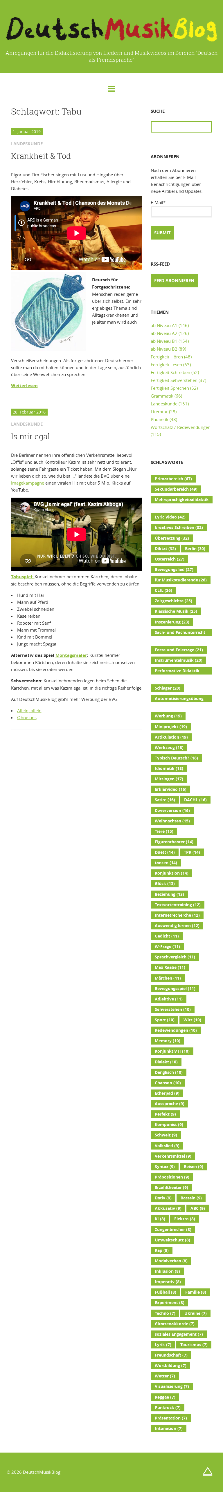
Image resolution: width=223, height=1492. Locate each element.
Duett (165, 852)
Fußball (165, 1292)
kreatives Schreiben (179, 527)
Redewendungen (176, 1030)
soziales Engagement (179, 1334)
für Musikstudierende (181, 580)
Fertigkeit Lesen (166, 364)
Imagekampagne (27, 483)
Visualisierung (172, 1386)
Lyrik (163, 1344)
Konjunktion (171, 873)
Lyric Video (170, 517)
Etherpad (167, 1093)
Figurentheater (174, 841)
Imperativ (168, 1281)
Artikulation (171, 737)
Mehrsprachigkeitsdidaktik (182, 500)
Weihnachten (172, 821)
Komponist (169, 1124)
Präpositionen (172, 1177)
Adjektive (169, 999)
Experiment (169, 1302)
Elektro (184, 1218)
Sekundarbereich (176, 489)
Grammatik (162, 396)
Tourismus (194, 1344)
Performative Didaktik (177, 671)
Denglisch (169, 1072)
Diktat (165, 548)
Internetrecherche (177, 915)
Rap (162, 1250)
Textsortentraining (178, 904)
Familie (195, 1292)
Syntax (165, 1166)
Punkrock (168, 1407)
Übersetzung (172, 538)
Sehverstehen (173, 1009)
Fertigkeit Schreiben (170, 372)
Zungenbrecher (173, 1229)
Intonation (169, 1428)
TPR (192, 852)
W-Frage (167, 946)
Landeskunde (164, 404)
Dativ (163, 1198)
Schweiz (166, 1135)
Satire (165, 799)
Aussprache (169, 1103)
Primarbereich (173, 478)
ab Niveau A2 (164, 333)
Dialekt (166, 1062)
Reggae (165, 1397)
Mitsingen (169, 779)
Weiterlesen (24, 385)
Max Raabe (170, 967)
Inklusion (167, 1271)
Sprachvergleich (175, 957)
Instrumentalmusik (178, 660)
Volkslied (167, 1145)
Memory (167, 1040)
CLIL (163, 590)
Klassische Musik (176, 611)
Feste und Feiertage (179, 649)
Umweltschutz (172, 1240)
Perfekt (165, 1114)
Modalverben (171, 1260)
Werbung (168, 716)
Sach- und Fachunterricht (180, 633)
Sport (165, 1020)
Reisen (193, 1166)
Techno (165, 1313)
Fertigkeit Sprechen (170, 388)
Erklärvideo (170, 789)
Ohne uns (27, 717)
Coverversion (172, 810)
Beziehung (169, 894)
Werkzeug (169, 747)
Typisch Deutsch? (176, 758)
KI (160, 1218)
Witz (192, 1020)
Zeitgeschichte (173, 600)
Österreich (169, 559)
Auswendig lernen (177, 925)
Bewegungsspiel (175, 988)
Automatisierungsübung (179, 699)
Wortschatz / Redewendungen (181, 427)
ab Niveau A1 (164, 325)
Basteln (191, 1198)
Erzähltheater (171, 1187)
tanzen (166, 862)
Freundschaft (171, 1355)
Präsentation (171, 1418)
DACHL (195, 799)
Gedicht (167, 936)
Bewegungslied (174, 569)
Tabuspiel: (23, 577)
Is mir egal (30, 436)
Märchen (168, 978)
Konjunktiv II (172, 1051)
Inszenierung (172, 622)
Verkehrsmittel (173, 1156)
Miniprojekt (171, 726)
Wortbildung (170, 1365)
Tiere (164, 831)
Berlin (195, 548)
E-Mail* (158, 202)
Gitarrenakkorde (175, 1323)
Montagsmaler (71, 655)
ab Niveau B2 (164, 349)
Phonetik (159, 419)
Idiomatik (169, 768)
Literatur (159, 411)
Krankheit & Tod (41, 156)
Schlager (167, 688)
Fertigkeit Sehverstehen (174, 380)
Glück (165, 883)
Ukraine (195, 1313)
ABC (197, 1208)
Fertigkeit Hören (167, 357)
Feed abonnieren (174, 281)
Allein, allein (29, 710)
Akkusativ (168, 1208)
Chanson (168, 1082)
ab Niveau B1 (164, 341)
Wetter (165, 1376)
